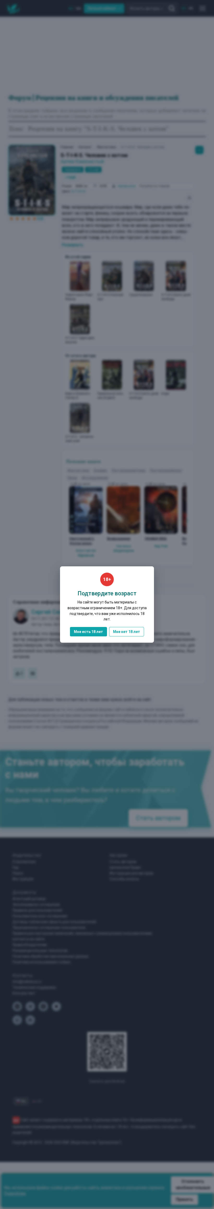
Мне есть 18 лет (88, 632)
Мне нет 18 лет (126, 632)
